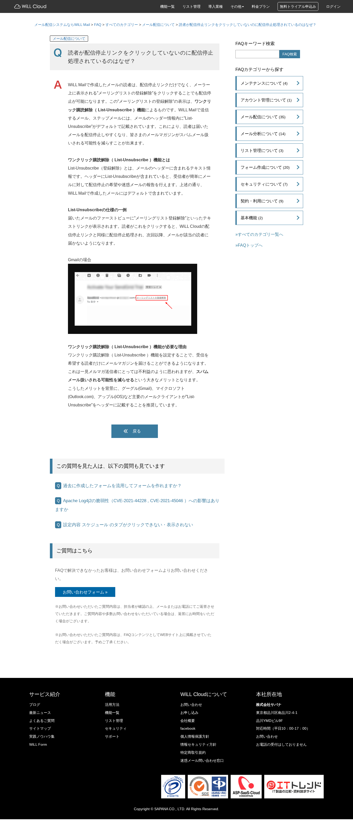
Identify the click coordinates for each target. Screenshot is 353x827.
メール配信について (69, 38)
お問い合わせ (191, 704)
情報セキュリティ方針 (198, 744)
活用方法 (112, 704)
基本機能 (252, 217)
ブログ (34, 704)
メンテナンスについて (264, 83)
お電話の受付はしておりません (281, 744)
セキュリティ (116, 728)
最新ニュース (40, 713)
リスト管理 (191, 6)
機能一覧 (167, 6)
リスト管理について (262, 150)
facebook (187, 728)
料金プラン (261, 6)
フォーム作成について (265, 167)
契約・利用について (262, 201)
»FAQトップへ (249, 245)
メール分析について (263, 133)
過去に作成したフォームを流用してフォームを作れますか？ (122, 485)
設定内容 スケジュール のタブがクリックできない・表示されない (128, 524)
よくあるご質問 (42, 721)
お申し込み (189, 713)
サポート (112, 736)
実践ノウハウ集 (42, 736)
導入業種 (215, 6)
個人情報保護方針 (194, 736)
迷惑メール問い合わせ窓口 (202, 760)
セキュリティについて (264, 184)
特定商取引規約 (193, 752)
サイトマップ (40, 728)
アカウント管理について (266, 100)
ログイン (333, 6)
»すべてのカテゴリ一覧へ (259, 234)
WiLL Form (38, 744)
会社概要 (187, 721)
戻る (137, 431)
